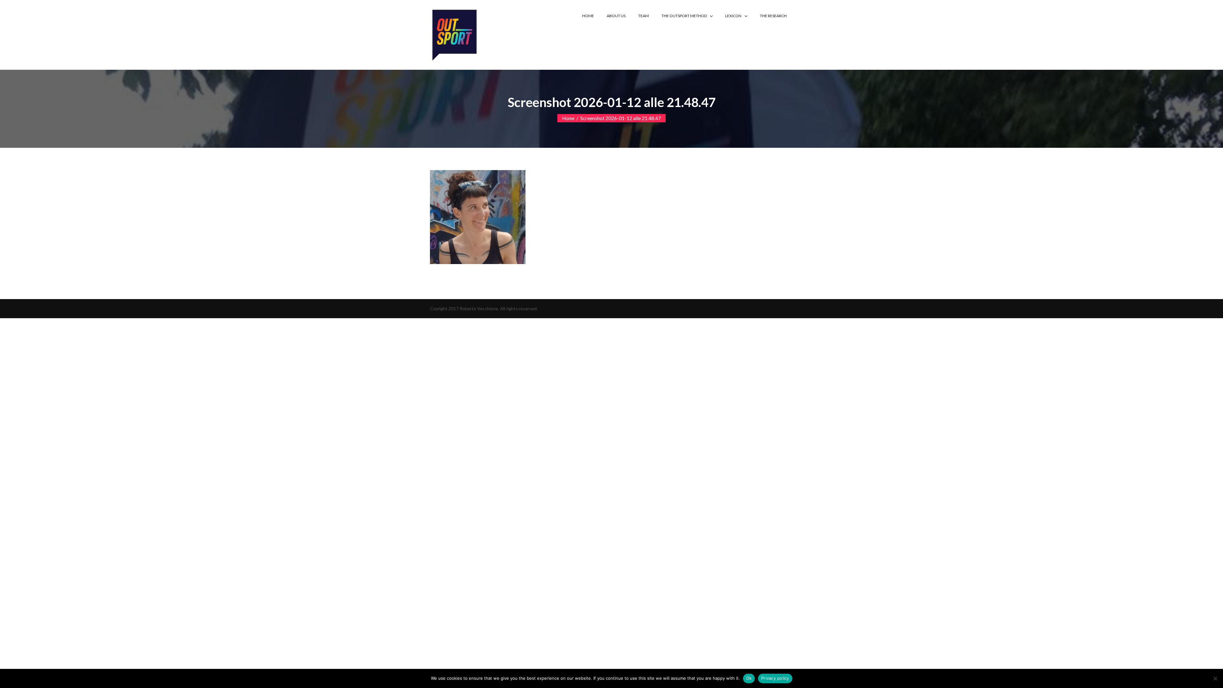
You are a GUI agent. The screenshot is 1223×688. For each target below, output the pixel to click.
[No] (1215, 678)
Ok (749, 678)
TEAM (643, 15)
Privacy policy (775, 678)
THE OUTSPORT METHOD (684, 15)
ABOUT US (616, 15)
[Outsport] (454, 33)
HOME (588, 15)
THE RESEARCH (773, 15)
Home (568, 118)
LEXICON (733, 15)
